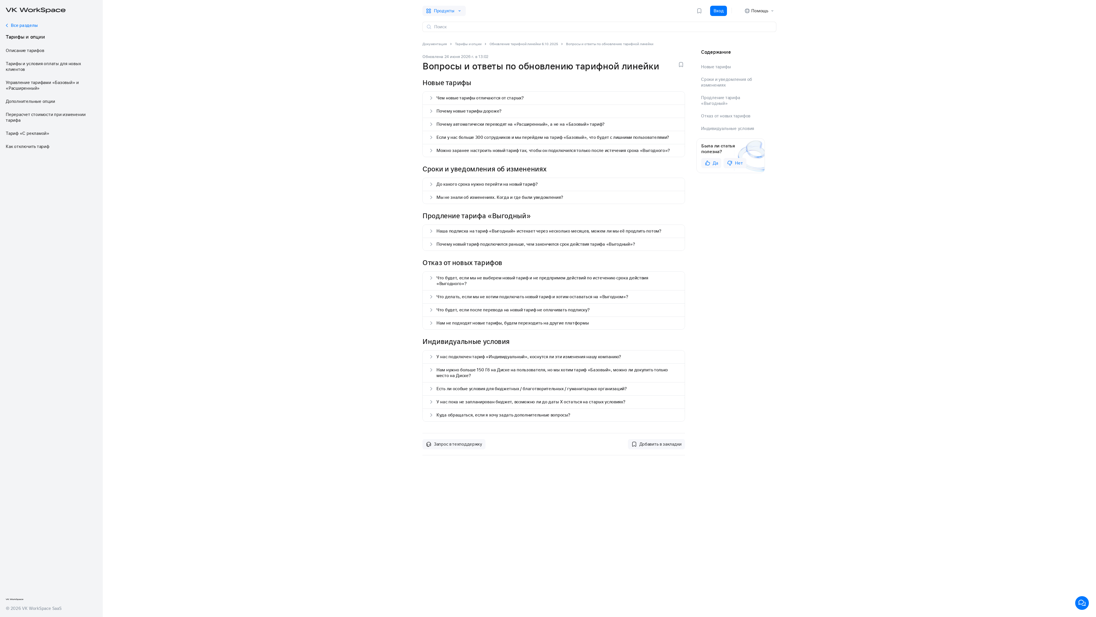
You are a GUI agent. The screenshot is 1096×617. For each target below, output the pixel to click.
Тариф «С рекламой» (27, 133)
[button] (554, 98)
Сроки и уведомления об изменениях (726, 82)
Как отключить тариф (27, 146)
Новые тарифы (716, 66)
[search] (602, 27)
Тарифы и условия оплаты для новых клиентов (43, 66)
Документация (434, 44)
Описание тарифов (25, 50)
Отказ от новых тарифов (725, 116)
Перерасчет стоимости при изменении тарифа (45, 117)
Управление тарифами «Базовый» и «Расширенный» (42, 85)
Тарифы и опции (25, 37)
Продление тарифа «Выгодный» (720, 100)
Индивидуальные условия (727, 128)
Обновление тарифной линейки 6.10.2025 (523, 44)
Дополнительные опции (30, 101)
